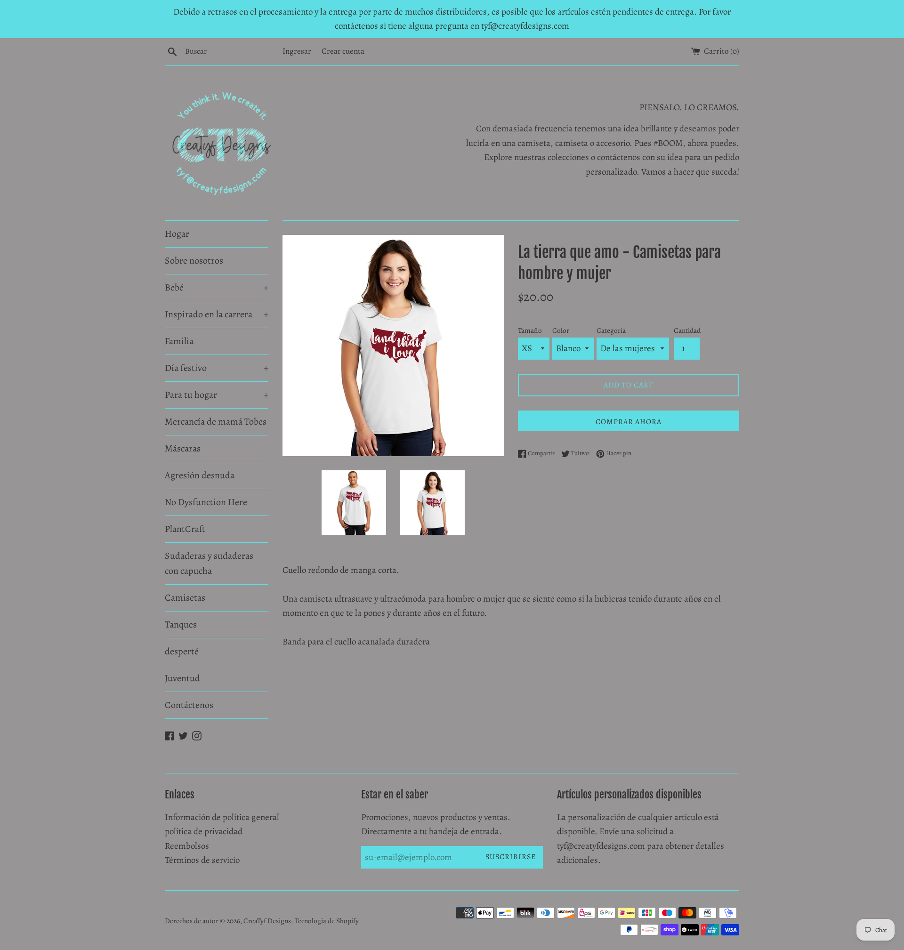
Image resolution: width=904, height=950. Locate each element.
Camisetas (185, 597)
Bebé (216, 287)
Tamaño (530, 330)
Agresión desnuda (199, 475)
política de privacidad (203, 831)
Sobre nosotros (194, 260)
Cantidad (687, 330)
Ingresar (296, 51)
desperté (182, 651)
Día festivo (216, 368)
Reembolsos (187, 846)
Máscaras (183, 448)
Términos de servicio (202, 860)
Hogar (177, 233)
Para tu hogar (216, 394)
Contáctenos (189, 705)
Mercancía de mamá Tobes (215, 421)
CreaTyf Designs (267, 921)
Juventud (182, 678)
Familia (179, 341)
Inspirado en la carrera (216, 314)
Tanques (181, 624)
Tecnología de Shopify (327, 921)
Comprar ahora (629, 422)
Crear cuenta (343, 51)
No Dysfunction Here (206, 502)
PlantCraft (185, 529)
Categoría (611, 330)
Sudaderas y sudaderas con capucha (209, 563)
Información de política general (222, 817)
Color (560, 330)
